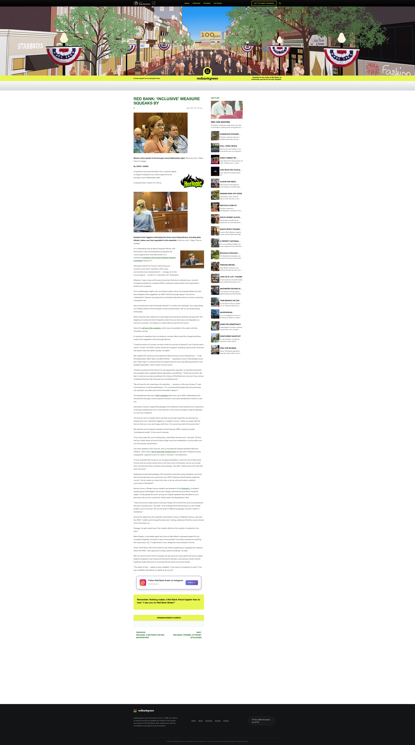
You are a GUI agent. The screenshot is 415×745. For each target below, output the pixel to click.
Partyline (207, 3)
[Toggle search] (279, 3)
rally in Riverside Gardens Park (163, 452)
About (187, 3)
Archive (226, 721)
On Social (217, 3)
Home (194, 721)
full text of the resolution (151, 328)
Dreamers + (186, 488)
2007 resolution (162, 395)
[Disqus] (169, 671)
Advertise (196, 3)
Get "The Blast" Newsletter (264, 3)
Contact (218, 721)
